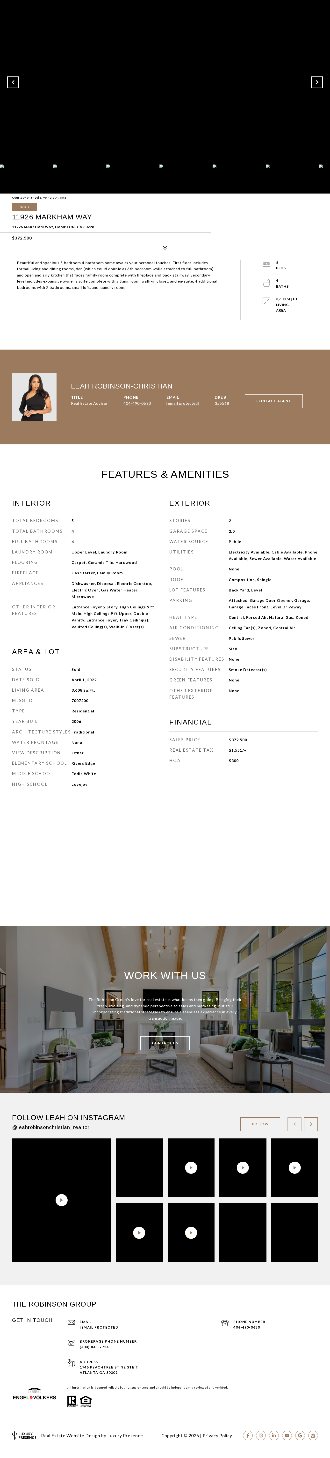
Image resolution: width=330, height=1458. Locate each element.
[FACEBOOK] (248, 1435)
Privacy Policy (217, 1435)
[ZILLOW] (313, 1435)
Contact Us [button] (165, 1043)
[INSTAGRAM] (261, 1435)
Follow (260, 1124)
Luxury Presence (125, 1435)
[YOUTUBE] (287, 1435)
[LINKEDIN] (274, 1435)
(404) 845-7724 (94, 1347)
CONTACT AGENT (273, 401)
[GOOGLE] (300, 1435)
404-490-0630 (137, 403)
